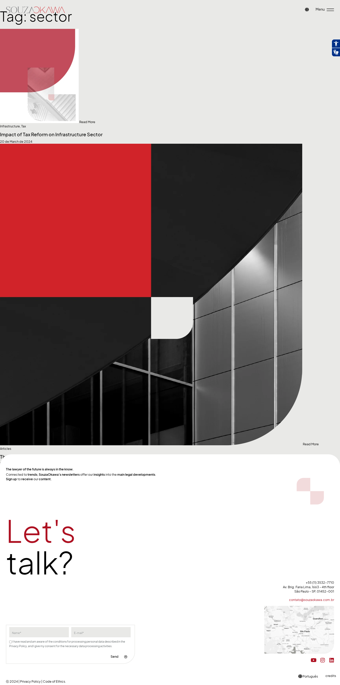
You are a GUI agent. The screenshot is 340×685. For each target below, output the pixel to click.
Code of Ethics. (54, 681)
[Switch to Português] (307, 10)
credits (330, 676)
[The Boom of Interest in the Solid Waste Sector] (151, 444)
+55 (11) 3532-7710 (320, 582)
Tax (23, 126)
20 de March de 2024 (16, 142)
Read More (87, 122)
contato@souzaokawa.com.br (311, 600)
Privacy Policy (30, 681)
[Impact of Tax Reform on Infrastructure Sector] (39, 122)
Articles (5, 449)
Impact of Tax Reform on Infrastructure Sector (51, 134)
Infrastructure (10, 126)
